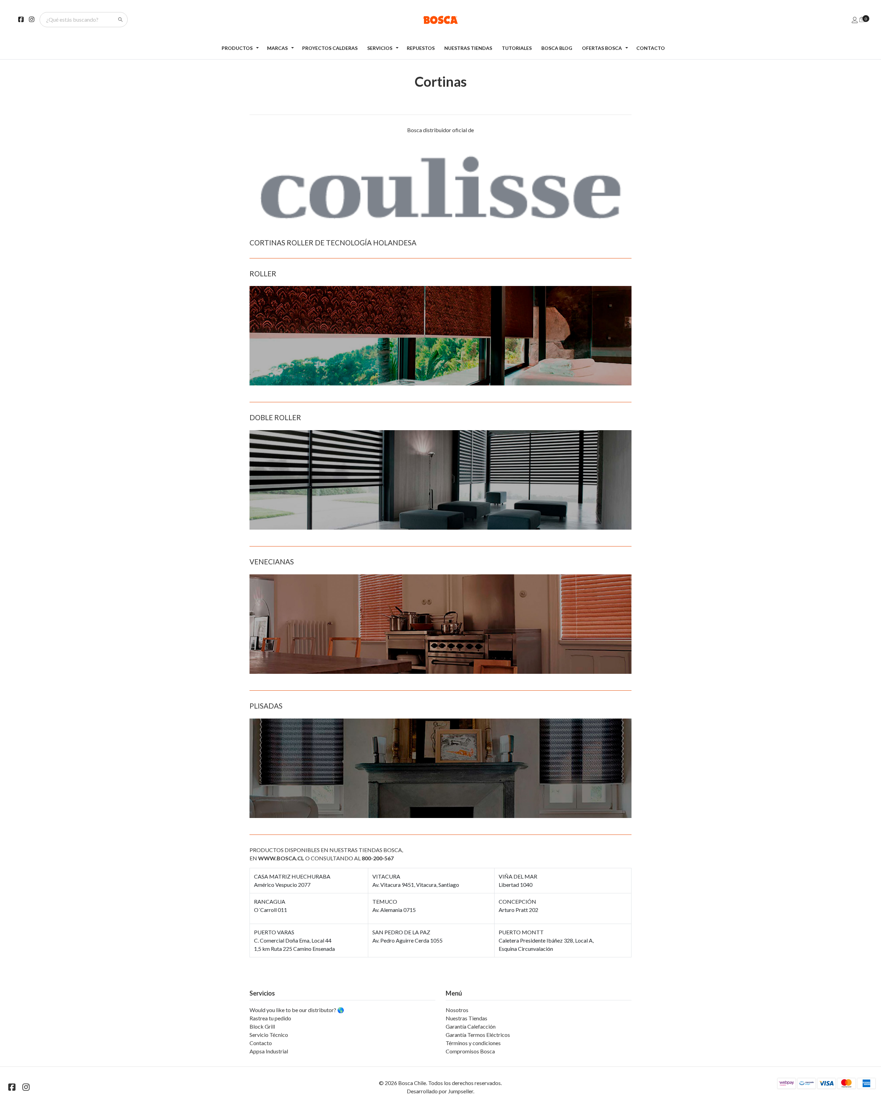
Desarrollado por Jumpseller (440, 1091)
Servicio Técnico (269, 1034)
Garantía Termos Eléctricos (478, 1034)
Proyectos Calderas (330, 48)
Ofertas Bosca (602, 48)
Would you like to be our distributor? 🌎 (297, 1010)
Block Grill (262, 1026)
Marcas (277, 48)
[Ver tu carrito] (862, 19)
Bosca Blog (556, 48)
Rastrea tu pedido (270, 1018)
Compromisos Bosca (470, 1051)
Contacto (650, 48)
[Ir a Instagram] (31, 19)
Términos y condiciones (473, 1043)
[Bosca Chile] (440, 19)
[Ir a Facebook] (21, 19)
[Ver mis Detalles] (854, 20)
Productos (237, 48)
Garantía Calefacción (471, 1026)
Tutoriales (517, 48)
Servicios (379, 48)
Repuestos (421, 48)
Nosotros (457, 1010)
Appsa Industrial (269, 1051)
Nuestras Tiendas (468, 48)
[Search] (120, 19)
